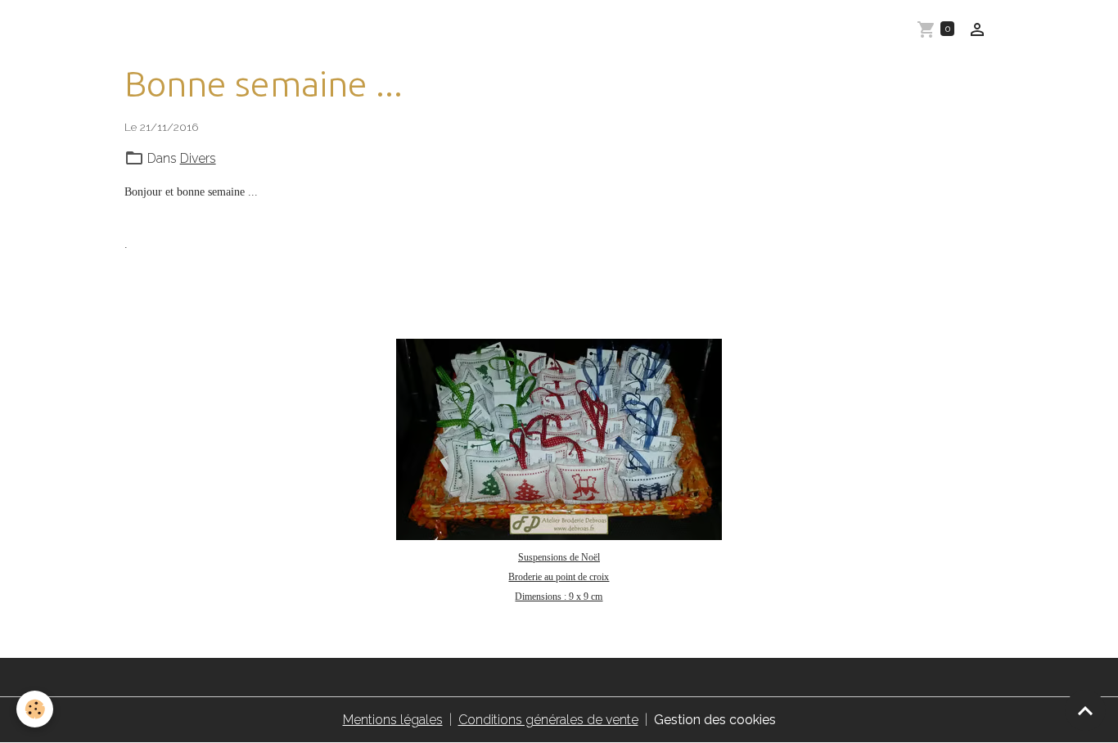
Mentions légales (393, 719)
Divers (198, 158)
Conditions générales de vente (548, 719)
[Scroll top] (1085, 710)
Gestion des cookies (715, 719)
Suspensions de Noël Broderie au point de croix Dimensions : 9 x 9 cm (558, 577)
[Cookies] (34, 709)
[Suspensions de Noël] (559, 439)
